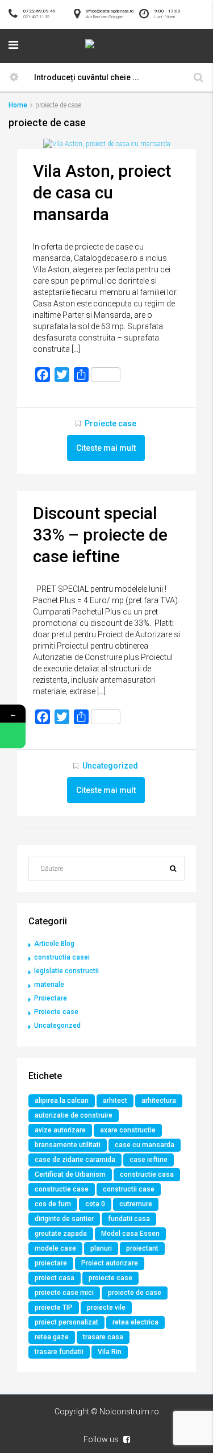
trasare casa (103, 1337)
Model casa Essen (130, 1234)
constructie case (62, 1189)
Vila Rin (110, 1352)
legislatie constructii (66, 971)
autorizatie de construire (73, 1115)
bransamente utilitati (68, 1145)
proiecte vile (106, 1307)
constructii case (128, 1189)
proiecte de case (134, 1293)
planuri (101, 1248)
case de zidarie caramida (75, 1160)
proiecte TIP (54, 1307)
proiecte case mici (64, 1293)
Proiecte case (110, 423)
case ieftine (149, 1160)
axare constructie (128, 1130)
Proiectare (50, 998)
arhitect (115, 1101)
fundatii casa (129, 1219)
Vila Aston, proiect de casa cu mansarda (102, 192)
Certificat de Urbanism (70, 1174)
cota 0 (95, 1204)
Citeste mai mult (106, 447)
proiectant (142, 1248)
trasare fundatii (59, 1352)
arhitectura (158, 1101)
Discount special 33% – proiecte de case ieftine (100, 534)
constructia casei (62, 957)
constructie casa (147, 1174)
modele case (55, 1248)
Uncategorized (110, 765)
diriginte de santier (64, 1219)
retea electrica (135, 1322)
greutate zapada (61, 1234)
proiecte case (110, 1278)
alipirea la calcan (62, 1101)
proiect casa (54, 1278)
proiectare (51, 1263)
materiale (49, 985)
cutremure (135, 1204)
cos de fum (53, 1204)
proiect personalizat (66, 1322)
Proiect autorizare (109, 1263)
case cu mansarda (144, 1145)
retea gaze (52, 1337)
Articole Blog (54, 944)
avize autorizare (60, 1130)
